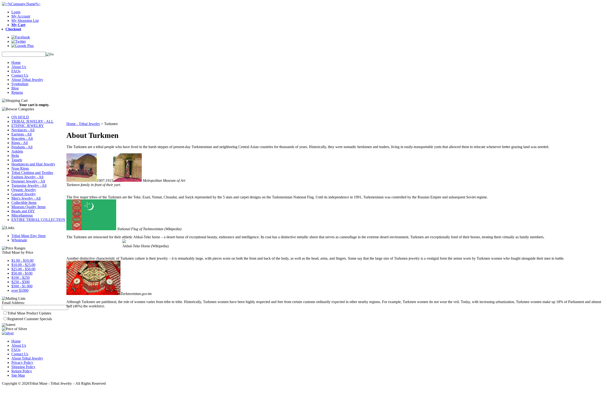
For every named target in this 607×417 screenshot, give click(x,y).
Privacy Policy (22, 363)
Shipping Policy (23, 367)
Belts (15, 156)
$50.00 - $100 (21, 273)
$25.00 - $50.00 (23, 269)
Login (15, 12)
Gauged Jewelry (23, 194)
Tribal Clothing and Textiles (32, 173)
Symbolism (19, 84)
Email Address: (13, 303)
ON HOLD (20, 117)
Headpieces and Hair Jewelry (33, 164)
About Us (18, 67)
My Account (20, 16)
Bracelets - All (22, 138)
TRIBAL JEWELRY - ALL (32, 121)
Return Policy (21, 371)
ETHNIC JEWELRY (27, 126)
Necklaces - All (22, 130)
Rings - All (19, 143)
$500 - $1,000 (21, 286)
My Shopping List (25, 21)
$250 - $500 (20, 282)
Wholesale (19, 240)
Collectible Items (24, 203)
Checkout (13, 29)
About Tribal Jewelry (27, 80)
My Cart (18, 25)
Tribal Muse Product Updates (29, 313)
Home (16, 63)
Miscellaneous (22, 215)
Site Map (18, 375)
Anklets (17, 151)
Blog (15, 88)
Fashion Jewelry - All (27, 177)
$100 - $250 (20, 278)
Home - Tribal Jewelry (83, 124)
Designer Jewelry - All (28, 181)
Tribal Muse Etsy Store (28, 236)
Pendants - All (21, 147)
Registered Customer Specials (29, 319)
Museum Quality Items (28, 207)
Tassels (16, 160)
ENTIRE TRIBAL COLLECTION (38, 220)
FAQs (15, 71)
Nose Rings (20, 168)
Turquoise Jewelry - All (28, 185)
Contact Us (19, 75)
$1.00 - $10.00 (22, 260)
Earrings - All (21, 134)
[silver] (8, 333)
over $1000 (19, 290)
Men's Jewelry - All (26, 198)
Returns (17, 92)
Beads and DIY (23, 211)
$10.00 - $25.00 (23, 265)
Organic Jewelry (23, 190)
